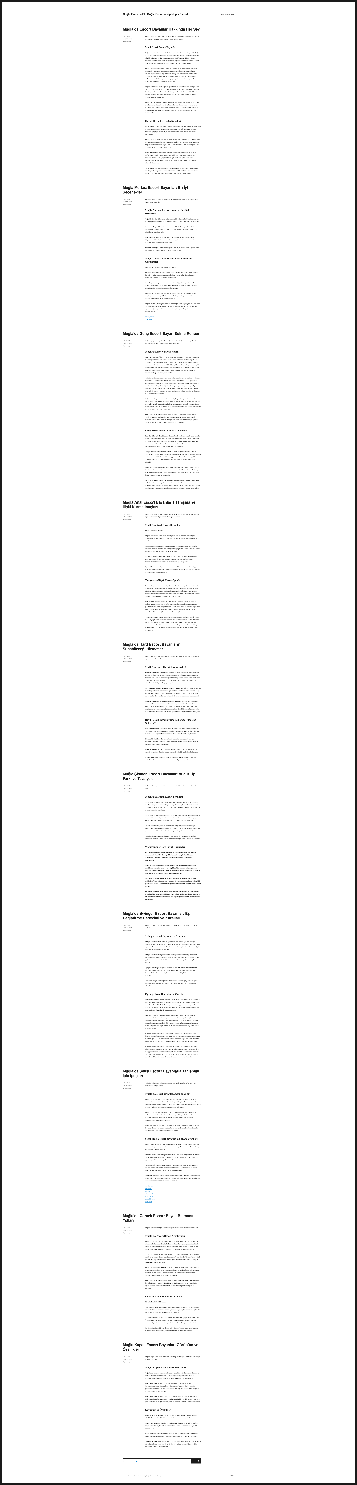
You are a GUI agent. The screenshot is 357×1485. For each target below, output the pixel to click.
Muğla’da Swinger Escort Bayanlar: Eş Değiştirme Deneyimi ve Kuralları (156, 915)
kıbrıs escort (148, 1201)
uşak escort (148, 1188)
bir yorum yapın (127, 41)
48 (137, 1461)
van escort (148, 1191)
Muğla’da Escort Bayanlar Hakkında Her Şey (161, 29)
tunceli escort (149, 1186)
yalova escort (149, 1194)
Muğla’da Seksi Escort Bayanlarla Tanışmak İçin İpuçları (161, 1073)
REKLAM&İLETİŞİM (227, 14)
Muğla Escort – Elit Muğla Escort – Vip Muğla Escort (155, 14)
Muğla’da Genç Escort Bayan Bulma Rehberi (161, 333)
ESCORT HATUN (127, 39)
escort (124, 1476)
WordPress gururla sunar (161, 1476)
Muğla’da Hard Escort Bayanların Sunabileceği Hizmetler (151, 646)
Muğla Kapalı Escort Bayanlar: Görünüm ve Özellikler (160, 1347)
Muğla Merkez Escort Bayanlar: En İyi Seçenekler (155, 190)
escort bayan (148, 319)
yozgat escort (149, 1196)
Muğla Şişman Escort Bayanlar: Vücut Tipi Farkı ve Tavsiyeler (159, 776)
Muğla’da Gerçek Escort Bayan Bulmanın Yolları (158, 1218)
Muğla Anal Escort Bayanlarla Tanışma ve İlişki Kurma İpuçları (159, 504)
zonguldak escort (150, 1199)
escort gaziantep (149, 317)
